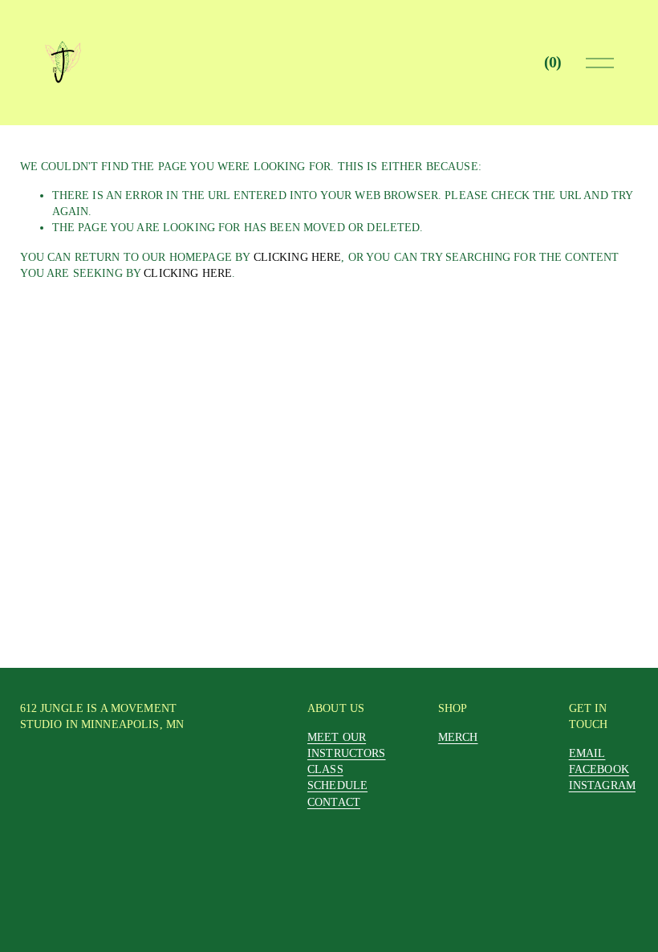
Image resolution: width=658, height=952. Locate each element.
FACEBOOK (599, 769)
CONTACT (333, 801)
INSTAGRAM (602, 785)
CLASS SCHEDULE (337, 777)
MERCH (458, 736)
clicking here (298, 256)
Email (587, 753)
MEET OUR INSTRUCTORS (346, 744)
